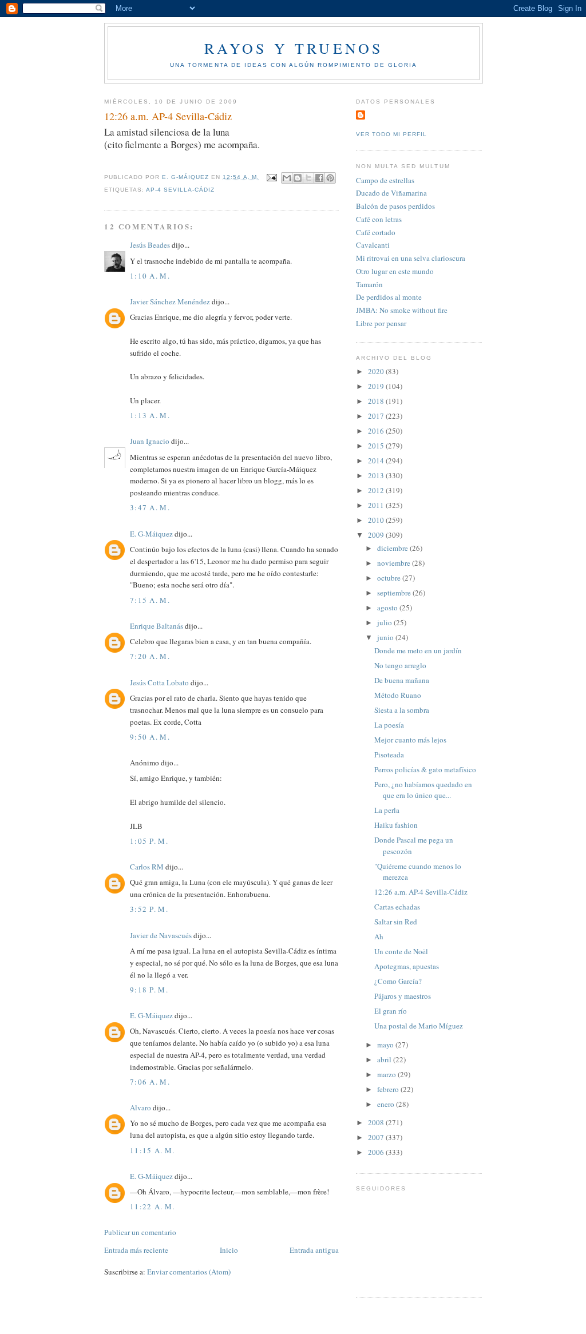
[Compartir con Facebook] (319, 178)
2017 (377, 416)
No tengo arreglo (400, 665)
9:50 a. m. (150, 737)
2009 (377, 535)
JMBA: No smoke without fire (402, 310)
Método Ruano (397, 695)
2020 (377, 371)
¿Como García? (398, 981)
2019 (377, 386)
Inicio (229, 1250)
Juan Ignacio (149, 441)
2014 (377, 460)
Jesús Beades (150, 245)
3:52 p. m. (149, 909)
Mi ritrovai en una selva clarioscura (410, 258)
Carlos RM (147, 866)
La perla (386, 810)
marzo (387, 1074)
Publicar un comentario (140, 1232)
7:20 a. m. (150, 656)
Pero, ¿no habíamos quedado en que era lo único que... (423, 790)
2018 (377, 401)
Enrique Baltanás (156, 626)
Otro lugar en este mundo (395, 271)
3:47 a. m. (150, 507)
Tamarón (369, 284)
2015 (377, 445)
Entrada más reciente (136, 1250)
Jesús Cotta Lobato (159, 682)
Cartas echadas (397, 907)
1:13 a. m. (150, 415)
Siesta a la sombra (401, 710)
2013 (377, 475)
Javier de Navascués (161, 935)
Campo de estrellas (385, 180)
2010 (377, 520)
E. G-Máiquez (151, 534)
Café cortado (375, 232)
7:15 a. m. (150, 600)
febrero (389, 1089)
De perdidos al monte (389, 297)
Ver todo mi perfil (391, 134)
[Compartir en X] (308, 178)
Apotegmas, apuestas (406, 966)
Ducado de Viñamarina (391, 193)
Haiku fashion (396, 825)
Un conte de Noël (401, 951)
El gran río (390, 1011)
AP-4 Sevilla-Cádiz (180, 189)
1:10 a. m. (150, 276)
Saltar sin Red (395, 921)
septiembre (395, 592)
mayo (386, 1044)
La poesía (389, 725)
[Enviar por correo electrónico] (286, 178)
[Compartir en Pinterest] (330, 178)
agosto (388, 607)
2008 (377, 1122)
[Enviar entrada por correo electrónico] (272, 177)
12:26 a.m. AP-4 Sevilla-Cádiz (421, 892)
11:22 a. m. (152, 1206)
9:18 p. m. (149, 989)
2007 (377, 1137)
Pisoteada (389, 754)
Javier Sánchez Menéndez (170, 301)
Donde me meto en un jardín (418, 650)
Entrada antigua (314, 1250)
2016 (377, 431)
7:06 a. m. (150, 1082)
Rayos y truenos (293, 48)
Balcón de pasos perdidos (395, 206)
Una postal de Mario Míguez (418, 1026)
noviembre (394, 563)
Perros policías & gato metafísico (425, 769)
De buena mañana (401, 680)
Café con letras (379, 219)
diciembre (393, 548)
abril (385, 1059)
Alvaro (140, 1107)
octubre (389, 578)
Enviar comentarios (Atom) (189, 1271)
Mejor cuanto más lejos (410, 740)
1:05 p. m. (149, 841)
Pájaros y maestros (402, 996)
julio (385, 622)
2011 (377, 505)
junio (386, 637)
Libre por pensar (381, 323)
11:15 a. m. (152, 1150)
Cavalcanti (373, 245)
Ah (378, 936)
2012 (377, 490)
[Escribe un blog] (297, 178)
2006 (377, 1152)
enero (386, 1104)
